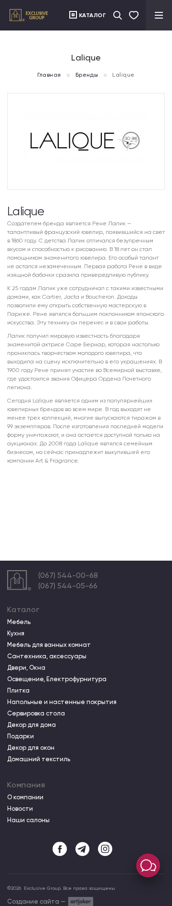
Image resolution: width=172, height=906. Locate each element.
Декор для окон (30, 748)
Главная (49, 74)
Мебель (19, 622)
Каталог (93, 15)
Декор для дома (31, 725)
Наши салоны (28, 820)
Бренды (86, 74)
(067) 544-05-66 (67, 585)
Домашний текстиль (38, 759)
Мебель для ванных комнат (49, 645)
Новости (20, 808)
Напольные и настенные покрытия (62, 702)
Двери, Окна (26, 667)
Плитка (18, 690)
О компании (25, 797)
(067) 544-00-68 (68, 575)
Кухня (15, 633)
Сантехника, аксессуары (46, 656)
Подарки (20, 736)
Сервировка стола (36, 713)
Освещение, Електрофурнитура (57, 679)
